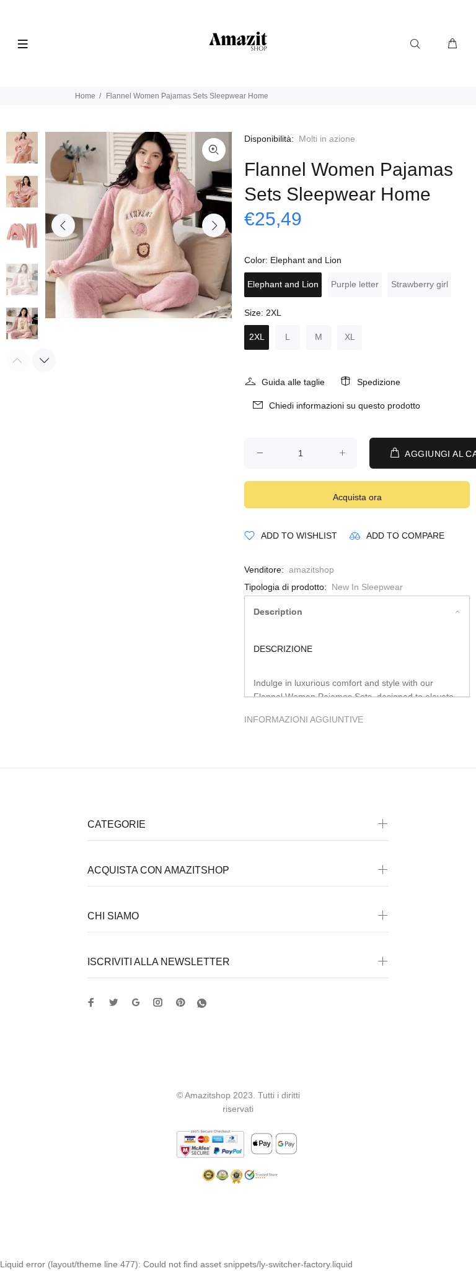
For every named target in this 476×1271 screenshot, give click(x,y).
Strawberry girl (419, 284)
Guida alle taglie (293, 382)
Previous (63, 225)
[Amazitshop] (238, 41)
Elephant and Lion (283, 284)
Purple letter (355, 284)
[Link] (214, 150)
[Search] (417, 44)
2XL (257, 337)
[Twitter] (91, 1002)
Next (214, 225)
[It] (202, 1003)
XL (350, 337)
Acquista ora (357, 497)
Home (85, 96)
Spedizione (378, 382)
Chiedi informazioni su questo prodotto (344, 405)
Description (277, 612)
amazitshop (311, 570)
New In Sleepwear (367, 587)
